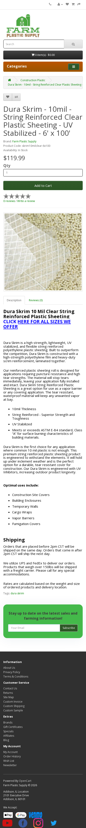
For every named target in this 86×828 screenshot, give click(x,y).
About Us (9, 668)
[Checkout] (78, 4)
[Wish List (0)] (67, 4)
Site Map (8, 697)
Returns (8, 693)
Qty (6, 165)
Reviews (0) (36, 300)
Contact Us (10, 688)
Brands (7, 722)
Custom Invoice (12, 701)
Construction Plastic (33, 80)
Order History (12, 756)
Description (14, 300)
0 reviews (9, 201)
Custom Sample (13, 710)
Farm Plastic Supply (24, 141)
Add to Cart (43, 185)
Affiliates (8, 736)
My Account (10, 752)
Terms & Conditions (15, 676)
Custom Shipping (13, 706)
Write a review (26, 201)
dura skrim (17, 593)
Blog (6, 740)
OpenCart (25, 781)
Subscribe (69, 628)
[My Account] (60, 4)
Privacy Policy (11, 672)
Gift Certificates (12, 727)
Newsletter (10, 765)
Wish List (8, 761)
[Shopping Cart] (73, 4)
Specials (8, 731)
